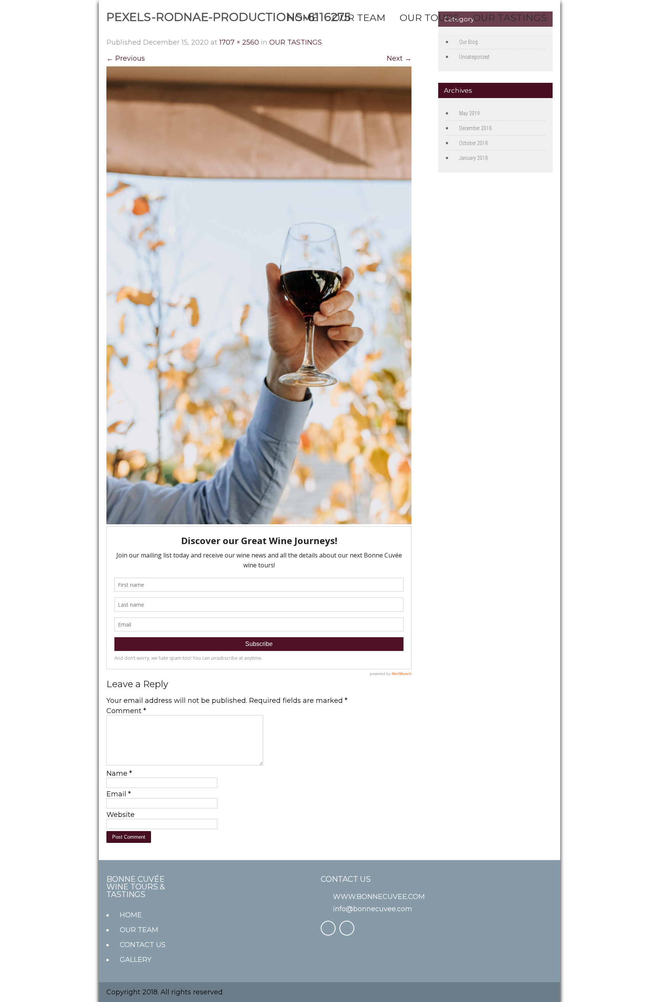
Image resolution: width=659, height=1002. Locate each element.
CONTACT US (143, 945)
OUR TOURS (429, 17)
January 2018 (473, 158)
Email (118, 794)
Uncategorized (474, 57)
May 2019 (469, 113)
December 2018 (475, 128)
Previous (125, 58)
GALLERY (135, 959)
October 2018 (473, 143)
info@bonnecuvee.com (372, 909)
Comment (126, 711)
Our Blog (468, 42)
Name (119, 773)
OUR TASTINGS (510, 17)
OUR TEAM (359, 17)
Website (120, 814)
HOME (302, 17)
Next (399, 58)
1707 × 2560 (239, 42)
